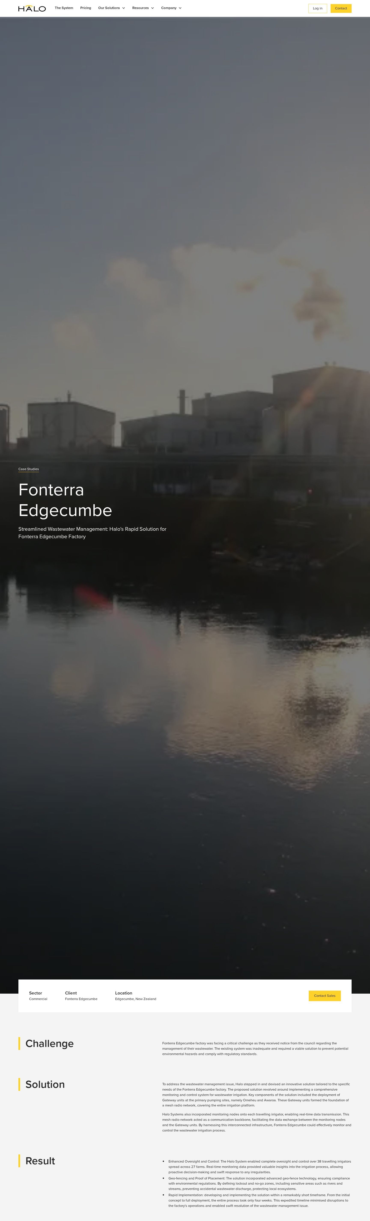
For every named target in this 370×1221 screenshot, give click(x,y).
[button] (112, 8)
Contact (341, 8)
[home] (32, 8)
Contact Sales (325, 995)
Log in (317, 8)
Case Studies (28, 469)
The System (64, 7)
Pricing (85, 7)
